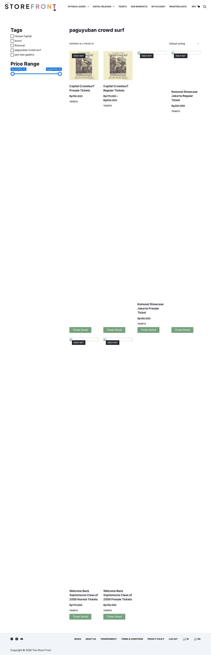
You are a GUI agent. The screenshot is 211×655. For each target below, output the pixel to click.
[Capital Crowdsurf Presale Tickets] (83, 65)
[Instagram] (12, 639)
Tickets (73, 101)
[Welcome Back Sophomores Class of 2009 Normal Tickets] (83, 461)
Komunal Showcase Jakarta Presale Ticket (150, 308)
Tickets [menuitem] (122, 6)
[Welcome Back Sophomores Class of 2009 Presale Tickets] (117, 461)
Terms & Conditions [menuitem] (132, 639)
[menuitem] (185, 639)
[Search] (204, 6)
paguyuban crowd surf (28, 50)
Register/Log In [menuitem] (177, 6)
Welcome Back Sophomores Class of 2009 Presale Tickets (117, 595)
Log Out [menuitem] (173, 639)
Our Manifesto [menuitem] (139, 6)
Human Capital (23, 36)
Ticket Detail (80, 329)
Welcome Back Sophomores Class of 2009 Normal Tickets (83, 595)
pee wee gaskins (24, 54)
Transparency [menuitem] (108, 639)
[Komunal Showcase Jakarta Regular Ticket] (185, 68)
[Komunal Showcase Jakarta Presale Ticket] (151, 174)
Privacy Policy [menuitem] (156, 639)
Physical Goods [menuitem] (77, 6)
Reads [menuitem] (77, 639)
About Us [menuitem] (91, 639)
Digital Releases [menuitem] (102, 6)
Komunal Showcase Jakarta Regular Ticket (184, 96)
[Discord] (21, 639)
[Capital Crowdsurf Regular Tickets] (117, 65)
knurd (18, 40)
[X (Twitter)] (16, 639)
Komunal (20, 45)
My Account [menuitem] (158, 6)
